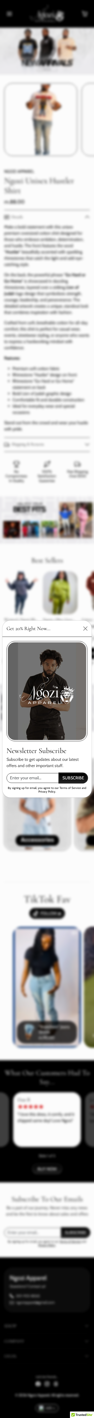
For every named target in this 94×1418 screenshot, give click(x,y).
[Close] (85, 628)
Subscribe (73, 777)
